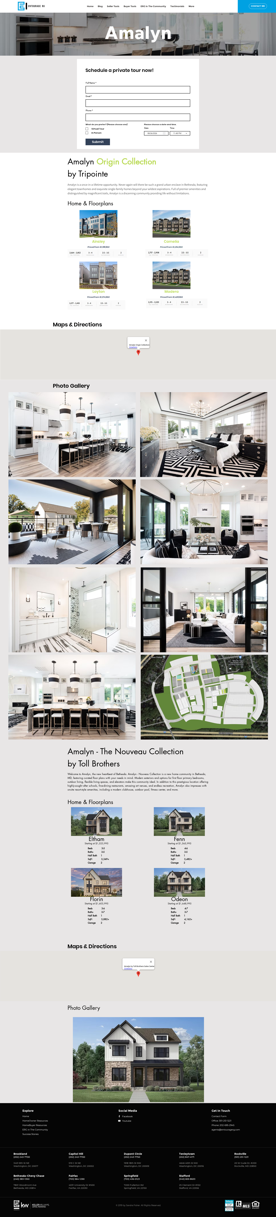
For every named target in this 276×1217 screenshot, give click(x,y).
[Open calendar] (164, 133)
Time (172, 128)
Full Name (90, 83)
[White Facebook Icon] (119, 1116)
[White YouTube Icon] (119, 1120)
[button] (191, 6)
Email (88, 96)
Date (146, 128)
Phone (88, 110)
